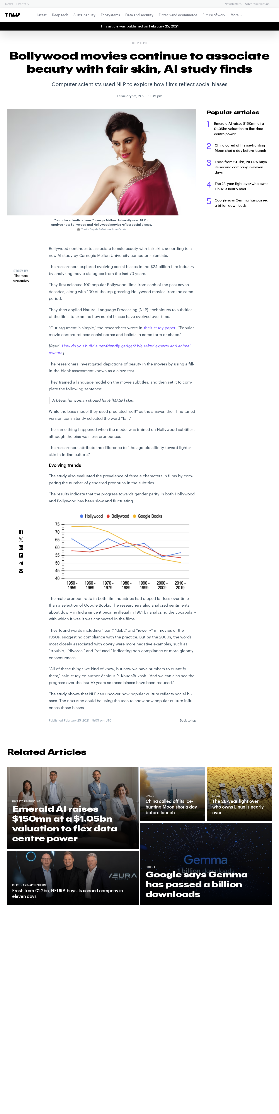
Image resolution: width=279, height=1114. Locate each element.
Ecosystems (110, 14)
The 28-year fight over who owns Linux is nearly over (241, 186)
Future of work (213, 14)
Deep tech (60, 14)
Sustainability (84, 14)
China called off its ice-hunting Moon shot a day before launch (240, 147)
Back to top (188, 720)
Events (21, 4)
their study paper (159, 327)
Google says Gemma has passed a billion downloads (241, 202)
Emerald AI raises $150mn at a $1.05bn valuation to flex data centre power (239, 128)
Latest (42, 14)
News (9, 4)
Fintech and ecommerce (178, 14)
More (235, 14)
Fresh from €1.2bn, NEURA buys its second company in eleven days (241, 167)
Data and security (139, 14)
